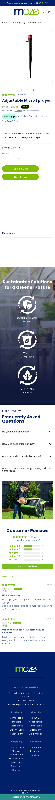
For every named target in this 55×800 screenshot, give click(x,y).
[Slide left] (21, 90)
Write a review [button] (27, 566)
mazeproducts (23, 790)
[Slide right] (34, 90)
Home (5, 22)
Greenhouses (17, 730)
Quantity (6, 153)
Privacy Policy (16, 758)
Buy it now (20, 177)
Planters (16, 722)
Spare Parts (16, 725)
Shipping (18, 111)
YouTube (35, 755)
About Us (36, 718)
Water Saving (16, 734)
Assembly (35, 730)
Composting (16, 718)
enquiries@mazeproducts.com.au (26, 704)
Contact (16, 770)
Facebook (35, 747)
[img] (8, 584)
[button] (27, 797)
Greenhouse (35, 722)
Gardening (15, 22)
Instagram (35, 751)
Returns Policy (16, 747)
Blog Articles (35, 734)
